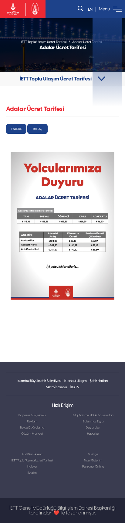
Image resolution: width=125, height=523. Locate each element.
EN (90, 9)
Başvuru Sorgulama (32, 415)
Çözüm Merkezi (32, 433)
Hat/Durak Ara (32, 454)
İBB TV (74, 387)
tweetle (16, 129)
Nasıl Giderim (93, 460)
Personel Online (93, 466)
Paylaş (37, 129)
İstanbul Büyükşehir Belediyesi (39, 380)
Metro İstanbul (56, 387)
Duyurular (93, 427)
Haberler (93, 433)
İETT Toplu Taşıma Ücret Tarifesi (32, 460)
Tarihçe (93, 454)
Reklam (32, 421)
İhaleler (32, 466)
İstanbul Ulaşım (75, 380)
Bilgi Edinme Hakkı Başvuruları (93, 415)
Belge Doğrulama (32, 427)
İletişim (32, 472)
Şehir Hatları (99, 380)
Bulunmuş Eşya (93, 421)
